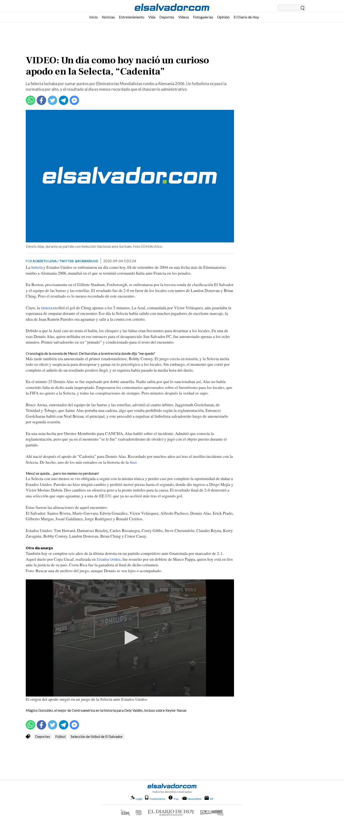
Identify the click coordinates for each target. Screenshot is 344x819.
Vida (151, 17)
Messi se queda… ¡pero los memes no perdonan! (62, 473)
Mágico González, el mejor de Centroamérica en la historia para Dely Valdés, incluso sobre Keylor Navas (106, 710)
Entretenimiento (131, 17)
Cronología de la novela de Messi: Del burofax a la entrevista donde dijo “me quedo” (90, 353)
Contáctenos (157, 799)
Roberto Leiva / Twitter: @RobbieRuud (65, 261)
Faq (176, 798)
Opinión (223, 17)
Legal (139, 799)
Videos (183, 17)
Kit (211, 798)
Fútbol (60, 736)
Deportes (166, 17)
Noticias (108, 17)
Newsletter (194, 799)
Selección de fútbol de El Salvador (97, 736)
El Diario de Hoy (246, 17)
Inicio (93, 17)
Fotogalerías (203, 17)
